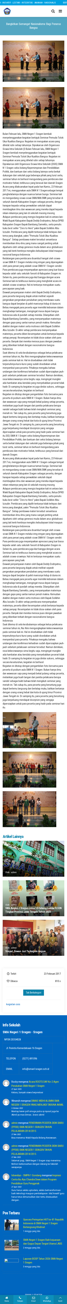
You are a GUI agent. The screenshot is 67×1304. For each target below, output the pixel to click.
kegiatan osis (13, 1004)
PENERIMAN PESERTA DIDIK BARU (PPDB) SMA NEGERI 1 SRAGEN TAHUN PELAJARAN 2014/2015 (37, 1127)
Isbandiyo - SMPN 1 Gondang (26, 1175)
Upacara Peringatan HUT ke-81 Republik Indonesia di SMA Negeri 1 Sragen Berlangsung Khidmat (43, 1223)
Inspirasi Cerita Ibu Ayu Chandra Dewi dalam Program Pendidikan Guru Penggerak (36, 1179)
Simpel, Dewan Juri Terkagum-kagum (25, 951)
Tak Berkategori (33, 992)
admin (14, 1122)
